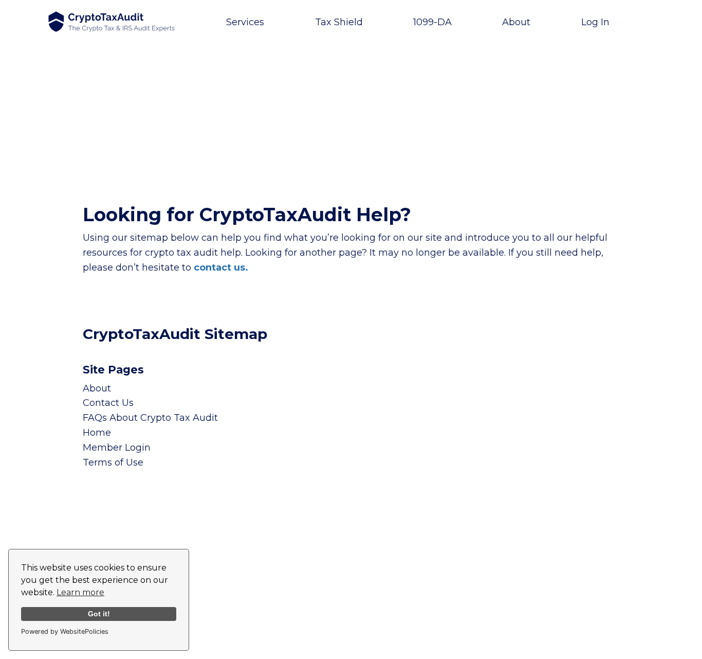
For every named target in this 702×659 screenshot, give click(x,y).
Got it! (99, 614)
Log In (595, 22)
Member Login (117, 447)
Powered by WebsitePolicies (64, 631)
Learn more (80, 592)
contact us (219, 267)
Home (97, 432)
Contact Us (108, 402)
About (97, 388)
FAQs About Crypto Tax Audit (150, 417)
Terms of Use (113, 462)
